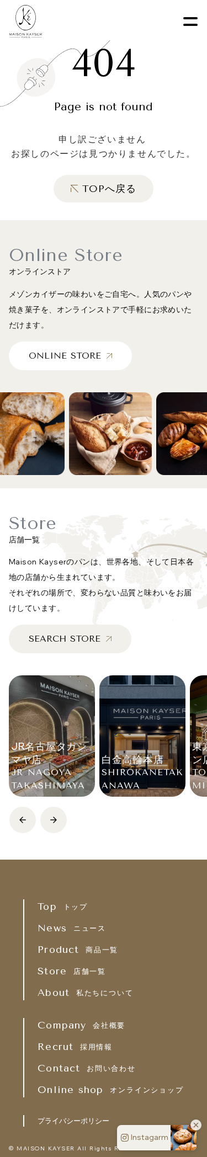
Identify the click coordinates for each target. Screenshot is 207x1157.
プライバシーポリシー (73, 1120)
